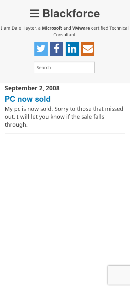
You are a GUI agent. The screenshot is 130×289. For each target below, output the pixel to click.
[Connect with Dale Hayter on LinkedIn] (72, 49)
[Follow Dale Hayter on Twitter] (41, 49)
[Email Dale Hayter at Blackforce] (87, 49)
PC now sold (28, 98)
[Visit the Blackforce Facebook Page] (56, 49)
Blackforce (69, 13)
